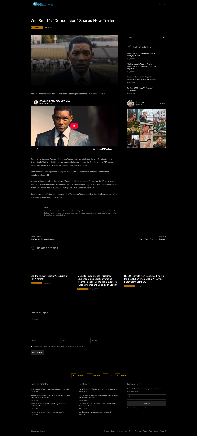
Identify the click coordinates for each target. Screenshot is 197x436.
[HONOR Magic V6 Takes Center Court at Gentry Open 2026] (162, 56)
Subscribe (147, 403)
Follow (162, 103)
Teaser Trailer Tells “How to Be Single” (152, 239)
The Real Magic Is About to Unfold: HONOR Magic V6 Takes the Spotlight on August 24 (141, 66)
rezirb (46, 208)
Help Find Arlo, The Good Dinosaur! (43, 239)
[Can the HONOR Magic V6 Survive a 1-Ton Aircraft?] (162, 90)
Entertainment (36, 27)
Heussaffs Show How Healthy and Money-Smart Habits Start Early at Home (141, 78)
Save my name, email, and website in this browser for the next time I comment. (58, 347)
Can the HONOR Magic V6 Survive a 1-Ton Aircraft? (50, 277)
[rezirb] (36, 212)
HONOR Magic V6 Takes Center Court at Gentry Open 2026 (50, 389)
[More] (107, 83)
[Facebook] (155, 4)
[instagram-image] (133, 115)
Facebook (80, 376)
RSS (110, 376)
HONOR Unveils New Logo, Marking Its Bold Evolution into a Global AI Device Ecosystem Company (144, 279)
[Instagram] (160, 4)
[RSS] (105, 375)
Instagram (96, 376)
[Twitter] (164, 4)
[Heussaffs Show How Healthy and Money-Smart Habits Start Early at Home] (162, 79)
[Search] (164, 37)
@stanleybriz (140, 102)
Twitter (123, 376)
